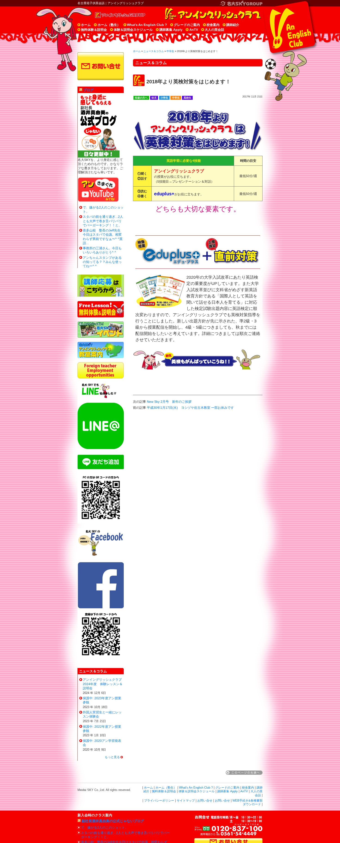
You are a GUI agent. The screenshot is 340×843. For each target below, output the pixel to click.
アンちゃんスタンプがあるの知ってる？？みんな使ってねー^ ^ (102, 262)
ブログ (88, 90)
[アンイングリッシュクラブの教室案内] (100, 357)
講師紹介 (232, 25)
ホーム (86, 25)
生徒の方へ (141, 97)
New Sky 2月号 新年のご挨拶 (169, 401)
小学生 (164, 97)
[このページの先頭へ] (244, 773)
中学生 (170, 51)
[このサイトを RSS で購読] (80, 90)
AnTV (193, 29)
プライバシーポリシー (159, 800)
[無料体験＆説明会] (100, 316)
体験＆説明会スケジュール (133, 29)
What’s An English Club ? (147, 25)
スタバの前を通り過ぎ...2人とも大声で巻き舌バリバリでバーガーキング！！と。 (103, 221)
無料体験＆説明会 (94, 29)
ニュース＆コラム (153, 51)
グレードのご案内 (187, 25)
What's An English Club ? (196, 787)
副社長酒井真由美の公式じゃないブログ (113, 821)
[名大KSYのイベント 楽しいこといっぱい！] (100, 336)
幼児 (154, 97)
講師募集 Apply (170, 29)
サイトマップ (186, 800)
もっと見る (112, 757)
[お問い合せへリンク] (100, 66)
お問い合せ (204, 800)
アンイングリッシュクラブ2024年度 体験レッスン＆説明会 (103, 684)
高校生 (187, 97)
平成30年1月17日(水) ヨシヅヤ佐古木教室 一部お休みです (190, 407)
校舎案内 (213, 25)
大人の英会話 (214, 29)
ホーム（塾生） (109, 25)
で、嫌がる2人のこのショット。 (104, 827)
